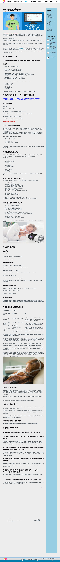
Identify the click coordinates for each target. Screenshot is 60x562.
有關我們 (39, 1)
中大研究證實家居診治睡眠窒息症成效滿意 (11, 33)
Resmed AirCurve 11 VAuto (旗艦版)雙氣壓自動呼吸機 (53, 47)
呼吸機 (38, 50)
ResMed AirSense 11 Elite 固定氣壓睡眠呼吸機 (53, 52)
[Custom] (22, 561)
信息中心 (46, 1)
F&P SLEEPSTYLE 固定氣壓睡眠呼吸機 (53, 57)
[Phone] (7, 561)
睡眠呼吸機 (21, 48)
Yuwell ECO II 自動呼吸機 (53, 43)
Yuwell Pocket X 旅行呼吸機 (53, 39)
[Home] (52, 561)
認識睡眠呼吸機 (33, 1)
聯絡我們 (51, 1)
